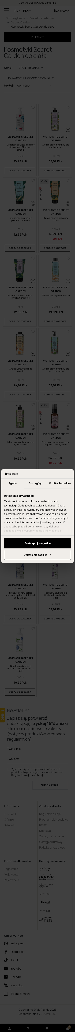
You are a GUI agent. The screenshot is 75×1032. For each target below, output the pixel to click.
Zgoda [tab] (13, 483)
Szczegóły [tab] (35, 483)
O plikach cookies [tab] (60, 483)
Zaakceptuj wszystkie (38, 543)
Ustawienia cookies (35, 554)
